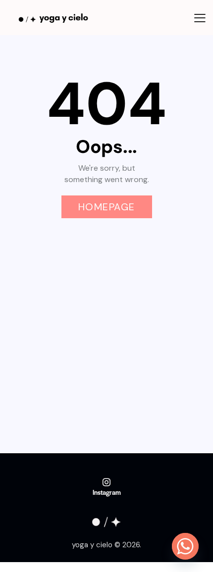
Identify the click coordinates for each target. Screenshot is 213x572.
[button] (200, 17)
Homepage (106, 206)
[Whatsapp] (185, 546)
